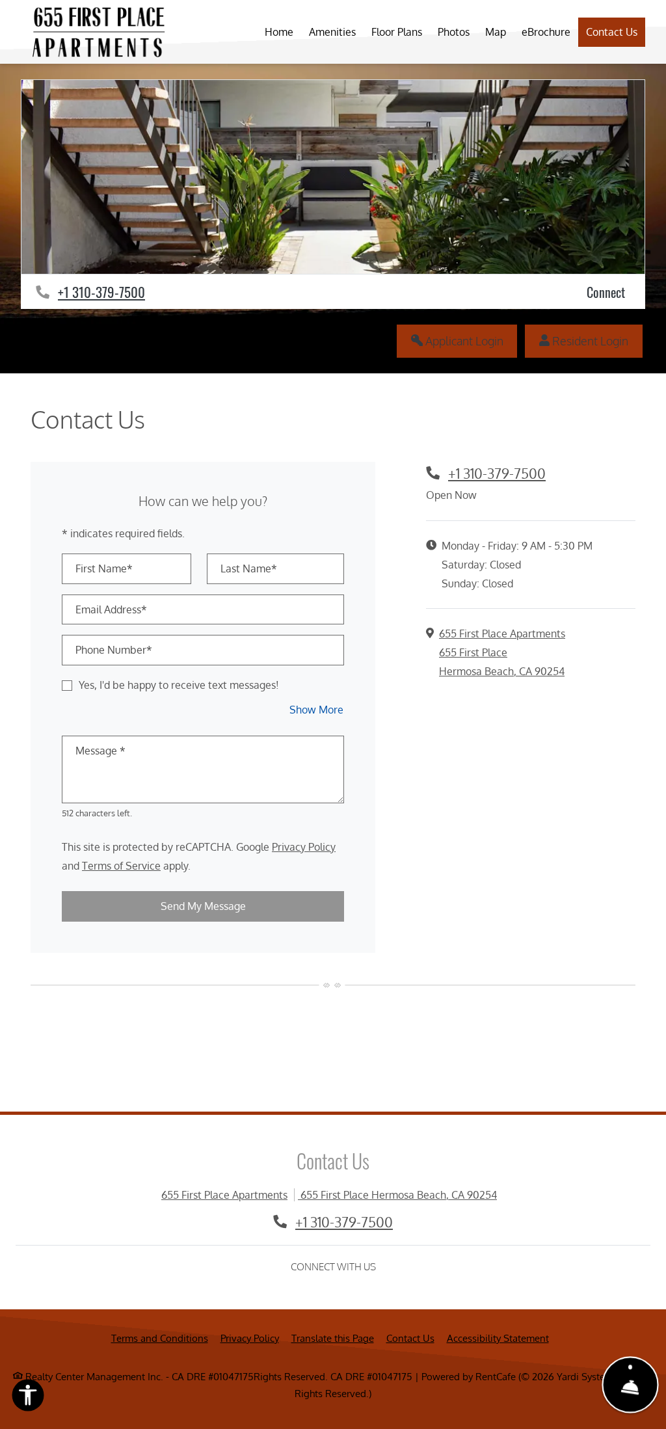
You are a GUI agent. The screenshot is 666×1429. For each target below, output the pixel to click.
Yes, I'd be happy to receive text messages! (179, 684)
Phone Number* (113, 649)
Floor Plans (396, 31)
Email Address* (111, 609)
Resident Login (596, 340)
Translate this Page (332, 1337)
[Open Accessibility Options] (28, 1398)
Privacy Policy (304, 846)
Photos (454, 31)
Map (495, 31)
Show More (316, 709)
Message (100, 750)
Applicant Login (470, 340)
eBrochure (546, 31)
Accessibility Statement (498, 1337)
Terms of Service (121, 865)
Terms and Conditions (159, 1337)
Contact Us (611, 31)
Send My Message (203, 906)
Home (279, 31)
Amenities (332, 31)
